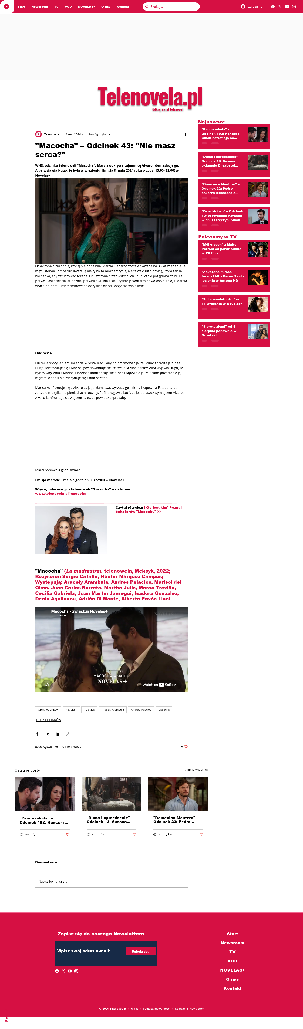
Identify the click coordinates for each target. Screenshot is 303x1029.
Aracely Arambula (113, 709)
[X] (280, 6)
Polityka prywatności (157, 1008)
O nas (232, 979)
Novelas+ (71, 709)
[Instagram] (294, 6)
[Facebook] (273, 6)
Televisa (89, 709)
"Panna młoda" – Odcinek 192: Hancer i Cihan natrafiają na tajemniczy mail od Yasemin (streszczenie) (43, 820)
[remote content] (111, 319)
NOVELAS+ (232, 970)
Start (232, 934)
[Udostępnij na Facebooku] (37, 734)
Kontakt (232, 988)
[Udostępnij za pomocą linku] (67, 734)
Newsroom (232, 943)
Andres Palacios (141, 709)
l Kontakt (179, 1008)
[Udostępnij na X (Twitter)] (47, 734)
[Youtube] (287, 6)
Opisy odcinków (48, 709)
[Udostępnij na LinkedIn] (57, 734)
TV (232, 952)
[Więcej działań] (185, 134)
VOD (232, 961)
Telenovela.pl (149, 95)
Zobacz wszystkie (196, 770)
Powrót (6, 1015)
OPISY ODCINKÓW (48, 720)
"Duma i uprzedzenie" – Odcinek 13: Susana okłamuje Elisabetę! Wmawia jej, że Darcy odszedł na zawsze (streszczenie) (110, 820)
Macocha (164, 709)
